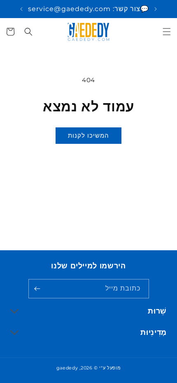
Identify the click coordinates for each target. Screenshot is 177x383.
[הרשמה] (37, 288)
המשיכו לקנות (88, 135)
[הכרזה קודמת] (156, 9)
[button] (167, 32)
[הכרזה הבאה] (21, 9)
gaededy (67, 368)
